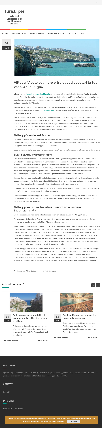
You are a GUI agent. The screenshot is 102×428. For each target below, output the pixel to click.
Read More (42, 340)
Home (5, 33)
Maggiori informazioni (56, 421)
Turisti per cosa (14, 13)
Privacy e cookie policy (13, 409)
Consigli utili (76, 33)
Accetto (74, 421)
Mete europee (37, 33)
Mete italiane (19, 33)
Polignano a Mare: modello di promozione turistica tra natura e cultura (30, 318)
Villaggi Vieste (48, 110)
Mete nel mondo (56, 33)
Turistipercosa (50, 271)
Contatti (6, 392)
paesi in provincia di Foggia (38, 94)
